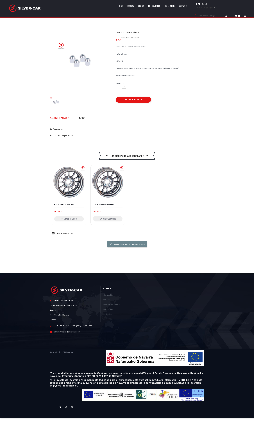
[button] (237, 15)
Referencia (56, 129)
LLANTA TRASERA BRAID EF (64, 205)
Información (108, 295)
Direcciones (108, 309)
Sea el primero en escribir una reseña (129, 244)
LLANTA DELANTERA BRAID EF (103, 205)
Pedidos (106, 300)
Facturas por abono (111, 305)
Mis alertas (107, 314)
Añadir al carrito (70, 219)
